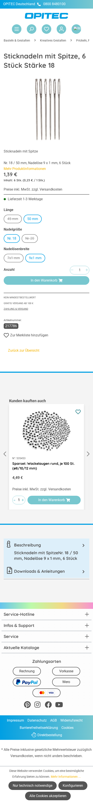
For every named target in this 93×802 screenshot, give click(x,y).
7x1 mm (15, 258)
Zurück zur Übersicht (23, 350)
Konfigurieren (73, 786)
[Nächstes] (88, 454)
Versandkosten (21, 756)
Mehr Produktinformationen (25, 169)
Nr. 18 (11, 238)
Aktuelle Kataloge (21, 647)
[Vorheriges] (5, 454)
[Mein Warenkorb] (76, 29)
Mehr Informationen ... (66, 776)
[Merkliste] (46, 29)
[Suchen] (31, 29)
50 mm (32, 219)
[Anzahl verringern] (72, 270)
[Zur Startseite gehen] (46, 16)
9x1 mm (35, 258)
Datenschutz (37, 720)
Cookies (67, 728)
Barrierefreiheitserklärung (39, 728)
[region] (46, 454)
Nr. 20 (31, 239)
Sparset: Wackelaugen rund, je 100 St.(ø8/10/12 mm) (43, 465)
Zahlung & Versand (16, 309)
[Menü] (16, 29)
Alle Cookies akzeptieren (47, 796)
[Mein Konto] (61, 29)
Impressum (15, 720)
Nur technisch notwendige (32, 786)
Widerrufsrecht (71, 720)
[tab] (46, 552)
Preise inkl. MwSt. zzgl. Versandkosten (33, 189)
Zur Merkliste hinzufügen (29, 335)
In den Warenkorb (44, 280)
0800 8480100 (54, 4)
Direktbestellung (49, 735)
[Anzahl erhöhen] (87, 270)
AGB (53, 720)
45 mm (14, 219)
